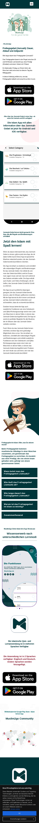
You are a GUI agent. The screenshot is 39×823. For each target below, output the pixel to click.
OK (19, 813)
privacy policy (15, 809)
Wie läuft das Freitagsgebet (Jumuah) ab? (18, 483)
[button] (31, 4)
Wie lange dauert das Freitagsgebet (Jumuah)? (17, 494)
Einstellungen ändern (18, 819)
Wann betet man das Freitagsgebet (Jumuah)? (17, 472)
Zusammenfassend (13, 515)
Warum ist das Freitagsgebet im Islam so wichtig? (18, 505)
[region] (19, 804)
